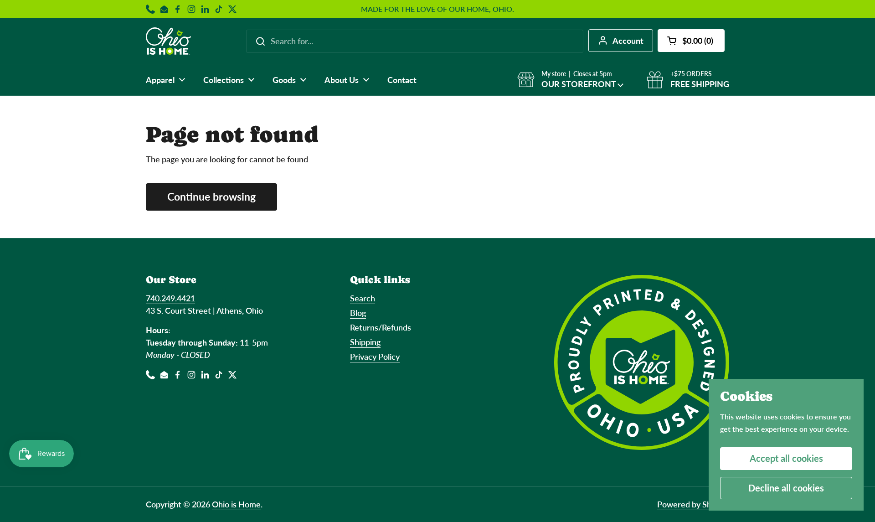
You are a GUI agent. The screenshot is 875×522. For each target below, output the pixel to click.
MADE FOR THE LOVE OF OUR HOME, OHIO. (437, 9)
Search (362, 298)
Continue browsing (211, 197)
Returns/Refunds (380, 327)
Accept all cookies (786, 458)
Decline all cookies (786, 487)
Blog (358, 313)
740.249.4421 (170, 298)
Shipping (365, 342)
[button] (691, 40)
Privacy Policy (375, 356)
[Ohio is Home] (168, 41)
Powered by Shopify (693, 504)
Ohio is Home (236, 504)
